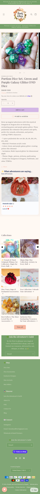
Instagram (7, 425)
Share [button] (5, 167)
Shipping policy (31, 487)
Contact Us (7, 409)
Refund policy (34, 484)
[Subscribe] (33, 354)
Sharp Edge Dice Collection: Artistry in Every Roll (28, 262)
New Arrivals (8, 380)
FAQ (5, 404)
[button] (4, 14)
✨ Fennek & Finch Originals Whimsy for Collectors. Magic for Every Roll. (9, 263)
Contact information (20, 490)
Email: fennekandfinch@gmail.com (16, 429)
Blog (5, 413)
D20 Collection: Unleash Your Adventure (29, 290)
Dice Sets (7, 367)
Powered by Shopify (23, 484)
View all (20, 327)
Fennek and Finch (12, 484)
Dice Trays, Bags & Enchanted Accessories (10, 290)
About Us (7, 400)
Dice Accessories (9, 372)
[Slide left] (16, 73)
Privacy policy (10, 487)
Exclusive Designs (10, 376)
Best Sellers (7, 384)
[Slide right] (24, 73)
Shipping (3, 92)
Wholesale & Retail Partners (13, 433)
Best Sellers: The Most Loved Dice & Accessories (10, 319)
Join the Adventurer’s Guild (13, 396)
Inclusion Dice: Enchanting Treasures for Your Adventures (28, 319)
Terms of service (20, 487)
